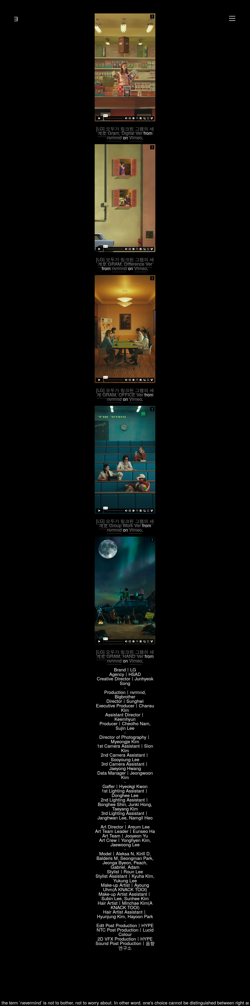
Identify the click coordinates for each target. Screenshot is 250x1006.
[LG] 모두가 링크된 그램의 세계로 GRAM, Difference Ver (125, 261)
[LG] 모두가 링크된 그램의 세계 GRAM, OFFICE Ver (125, 392)
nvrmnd (114, 137)
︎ (232, 18)
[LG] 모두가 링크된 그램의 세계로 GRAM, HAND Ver (125, 653)
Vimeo (135, 137)
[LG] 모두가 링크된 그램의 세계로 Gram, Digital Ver (125, 130)
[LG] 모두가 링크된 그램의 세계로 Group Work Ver (125, 523)
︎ (15, 18)
